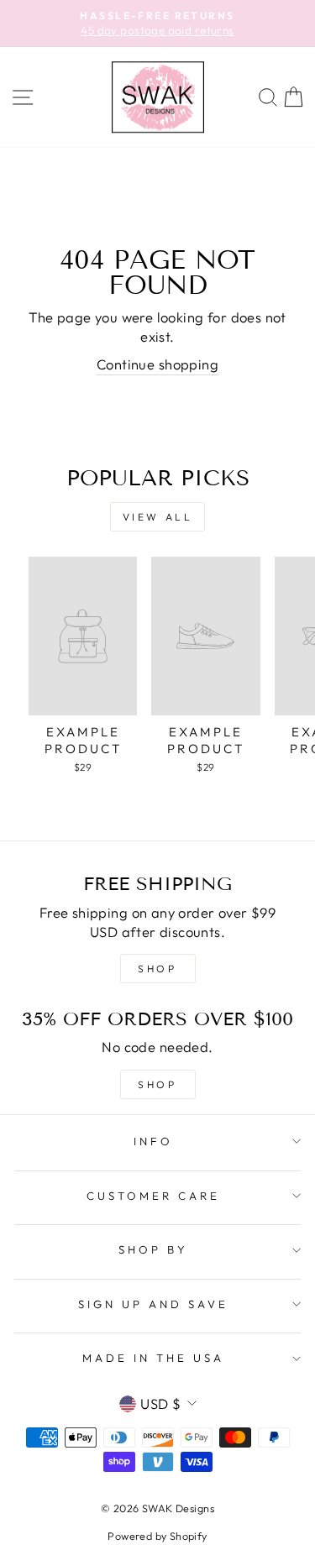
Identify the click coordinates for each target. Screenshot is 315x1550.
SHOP (157, 968)
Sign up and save (153, 1304)
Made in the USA (153, 1357)
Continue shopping (157, 364)
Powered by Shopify (157, 1535)
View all (158, 517)
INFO (153, 1141)
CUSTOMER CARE (153, 1195)
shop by (153, 1249)
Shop (157, 1084)
